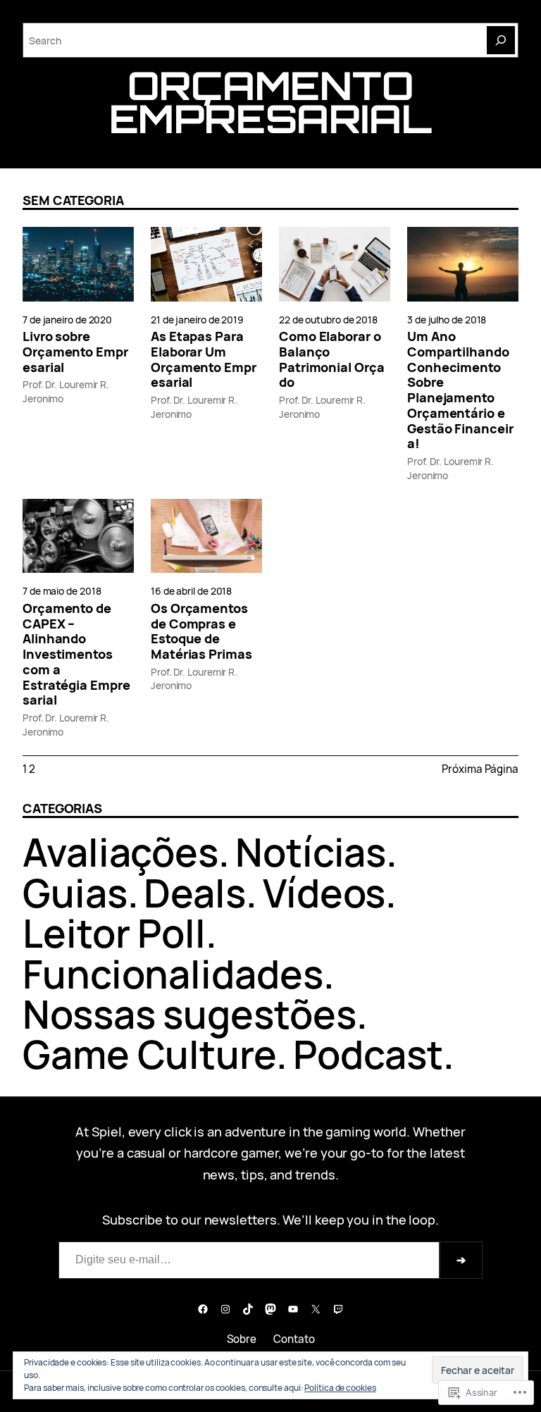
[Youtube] (293, 1309)
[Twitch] (338, 1309)
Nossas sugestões (189, 1014)
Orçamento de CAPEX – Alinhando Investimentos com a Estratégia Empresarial (76, 654)
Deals (195, 893)
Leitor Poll (114, 933)
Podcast (368, 1054)
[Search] (501, 40)
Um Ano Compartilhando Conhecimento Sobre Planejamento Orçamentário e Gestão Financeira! (460, 390)
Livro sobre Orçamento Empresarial (75, 352)
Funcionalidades (173, 974)
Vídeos (324, 893)
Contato (293, 1339)
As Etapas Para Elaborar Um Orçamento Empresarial (203, 359)
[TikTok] (248, 1309)
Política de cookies (339, 1388)
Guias (75, 893)
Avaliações (120, 852)
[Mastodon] (270, 1309)
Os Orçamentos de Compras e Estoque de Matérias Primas (201, 631)
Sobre (242, 1339)
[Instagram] (225, 1309)
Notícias (310, 852)
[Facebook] (203, 1309)
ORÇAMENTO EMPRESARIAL (270, 101)
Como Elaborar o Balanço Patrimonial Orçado (332, 359)
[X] (315, 1309)
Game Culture (149, 1054)
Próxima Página (480, 769)
